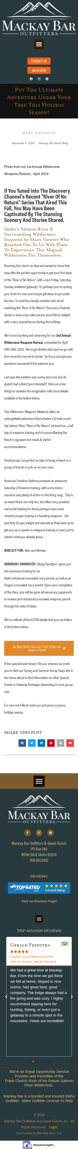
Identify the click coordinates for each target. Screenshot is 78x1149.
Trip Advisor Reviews (39, 931)
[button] (39, 44)
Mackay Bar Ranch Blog (53, 143)
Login (53, 1127)
